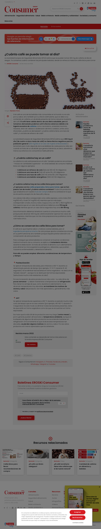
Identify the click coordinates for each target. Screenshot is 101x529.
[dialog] (54, 517)
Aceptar (77, 512)
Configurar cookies (77, 522)
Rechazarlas (77, 518)
